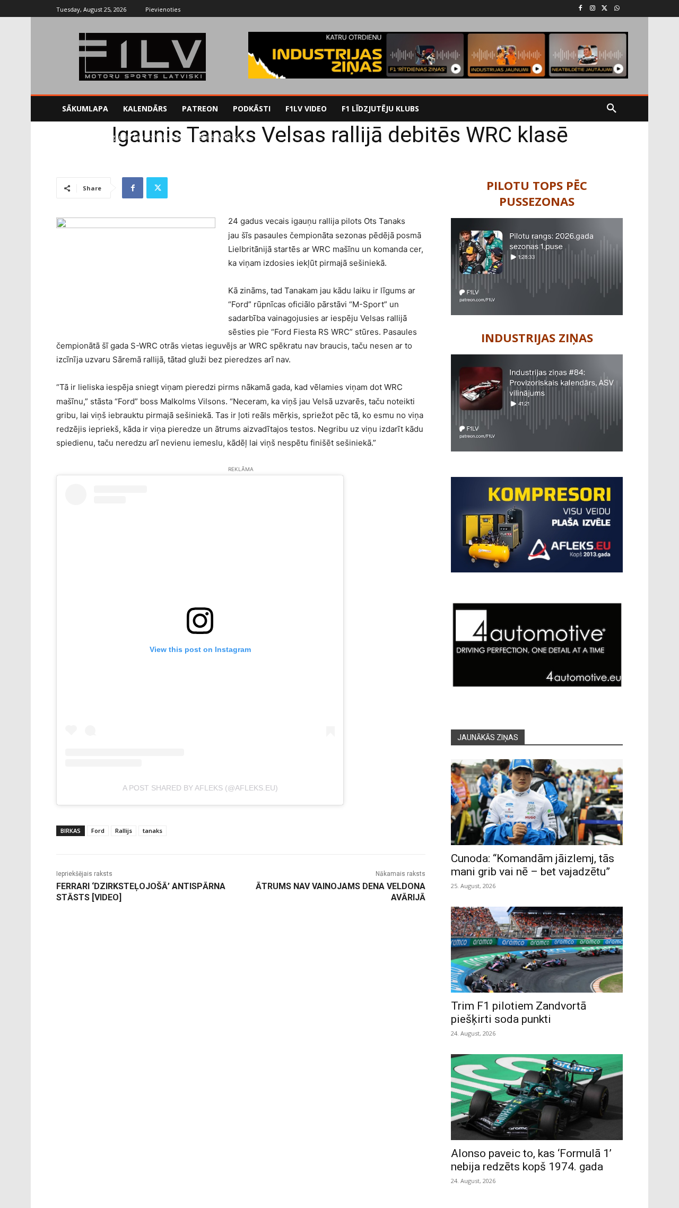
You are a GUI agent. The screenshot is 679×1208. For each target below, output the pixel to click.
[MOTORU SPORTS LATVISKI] (142, 57)
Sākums (67, 137)
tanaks (152, 831)
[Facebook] (580, 9)
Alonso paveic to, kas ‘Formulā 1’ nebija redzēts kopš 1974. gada (531, 1160)
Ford (98, 831)
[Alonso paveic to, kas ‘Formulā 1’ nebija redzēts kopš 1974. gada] (537, 1097)
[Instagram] (593, 9)
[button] (611, 108)
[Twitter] (604, 9)
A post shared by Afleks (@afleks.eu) (200, 788)
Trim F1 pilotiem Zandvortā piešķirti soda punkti (518, 1013)
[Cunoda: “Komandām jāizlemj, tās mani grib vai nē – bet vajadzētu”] (537, 802)
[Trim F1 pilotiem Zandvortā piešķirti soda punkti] (537, 950)
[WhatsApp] (617, 9)
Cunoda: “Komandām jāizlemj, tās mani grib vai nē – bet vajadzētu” (532, 865)
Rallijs (94, 137)
